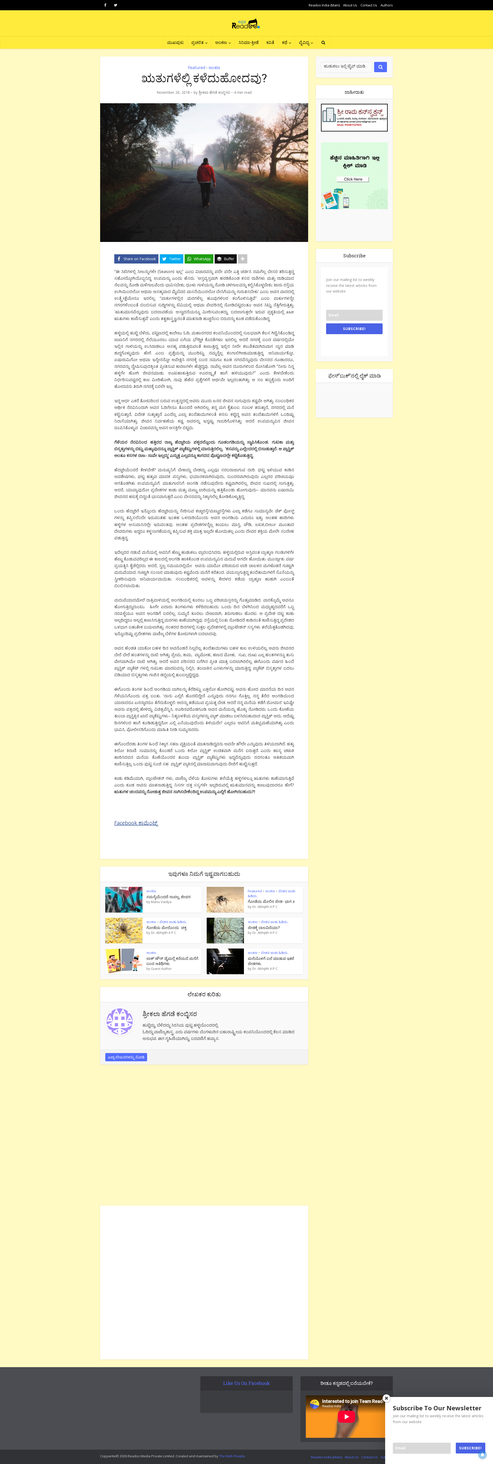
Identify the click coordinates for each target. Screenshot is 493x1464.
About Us (350, 5)
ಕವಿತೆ (270, 42)
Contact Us (369, 5)
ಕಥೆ (284, 42)
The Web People (232, 1456)
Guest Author (161, 968)
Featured (196, 67)
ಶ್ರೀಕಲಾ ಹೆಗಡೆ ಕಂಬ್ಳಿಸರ (214, 92)
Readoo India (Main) (324, 5)
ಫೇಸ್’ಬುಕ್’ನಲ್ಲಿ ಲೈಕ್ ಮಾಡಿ (354, 375)
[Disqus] (204, 1136)
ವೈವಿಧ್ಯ (304, 42)
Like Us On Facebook (246, 1383)
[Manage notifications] (482, 1455)
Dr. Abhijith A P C (265, 906)
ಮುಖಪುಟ (175, 42)
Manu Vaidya (161, 901)
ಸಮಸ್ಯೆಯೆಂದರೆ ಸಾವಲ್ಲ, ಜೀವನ (168, 896)
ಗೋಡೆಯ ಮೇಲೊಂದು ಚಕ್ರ (166, 927)
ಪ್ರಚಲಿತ (197, 42)
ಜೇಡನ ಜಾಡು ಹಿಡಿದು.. (173, 921)
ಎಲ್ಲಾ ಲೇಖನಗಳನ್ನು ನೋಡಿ (126, 1057)
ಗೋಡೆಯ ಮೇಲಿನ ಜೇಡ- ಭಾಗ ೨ (271, 901)
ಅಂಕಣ (221, 42)
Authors (387, 5)
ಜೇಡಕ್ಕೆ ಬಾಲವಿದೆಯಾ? (264, 927)
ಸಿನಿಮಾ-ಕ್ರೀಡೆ (249, 42)
